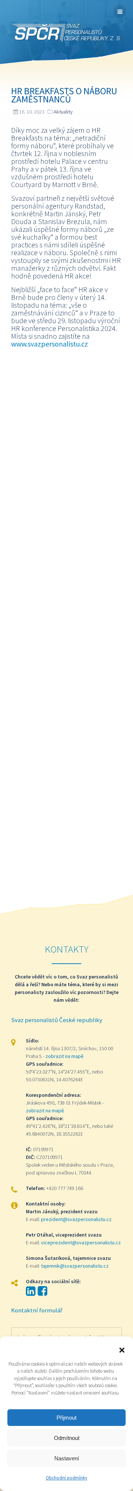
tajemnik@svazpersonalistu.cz (75, 1265)
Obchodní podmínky (66, 1478)
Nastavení (66, 1458)
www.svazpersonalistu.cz (49, 343)
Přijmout (66, 1417)
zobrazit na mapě (64, 1056)
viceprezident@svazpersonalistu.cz (81, 1242)
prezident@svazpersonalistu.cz (76, 1219)
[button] (122, 1349)
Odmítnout (66, 1438)
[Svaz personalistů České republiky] (66, 33)
